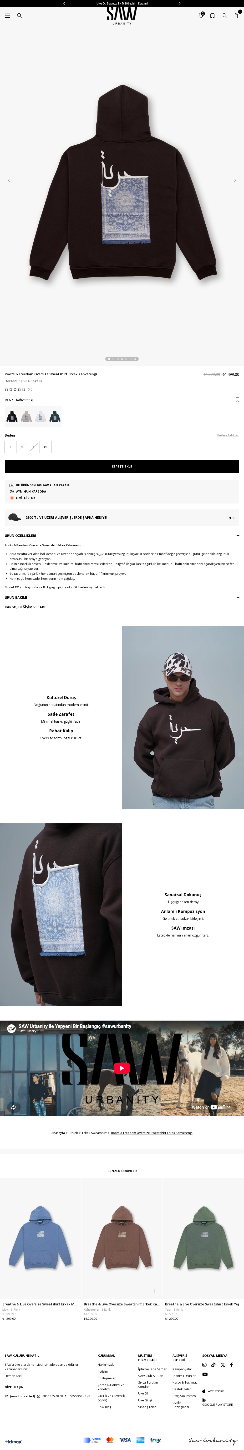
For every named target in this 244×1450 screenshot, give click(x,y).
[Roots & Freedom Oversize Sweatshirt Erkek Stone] (26, 416)
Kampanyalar (182, 1369)
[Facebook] (231, 1365)
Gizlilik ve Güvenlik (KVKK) (111, 1398)
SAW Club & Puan (150, 1376)
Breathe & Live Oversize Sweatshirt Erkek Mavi (40, 1304)
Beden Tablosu (228, 435)
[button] (109, 359)
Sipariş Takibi (147, 1407)
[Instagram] (204, 1365)
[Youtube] (205, 1374)
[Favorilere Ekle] (237, 400)
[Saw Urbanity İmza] (213, 1440)
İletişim (103, 1371)
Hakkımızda (106, 1364)
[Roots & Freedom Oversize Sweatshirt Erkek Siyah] (12, 416)
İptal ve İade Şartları (152, 1369)
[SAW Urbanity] (122, 16)
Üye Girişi (145, 1400)
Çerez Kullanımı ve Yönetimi (111, 1387)
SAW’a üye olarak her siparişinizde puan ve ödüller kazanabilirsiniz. (41, 1366)
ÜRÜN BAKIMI (16, 597)
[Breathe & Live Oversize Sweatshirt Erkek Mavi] (40, 1238)
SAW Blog (104, 1407)
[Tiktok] (213, 1365)
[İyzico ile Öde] (122, 1440)
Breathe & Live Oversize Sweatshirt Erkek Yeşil (203, 1304)
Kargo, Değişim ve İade (25, 607)
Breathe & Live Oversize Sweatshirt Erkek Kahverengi (122, 1304)
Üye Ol (143, 1393)
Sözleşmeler (107, 1378)
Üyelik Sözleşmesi (181, 1404)
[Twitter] (222, 1365)
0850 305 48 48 (52, 1396)
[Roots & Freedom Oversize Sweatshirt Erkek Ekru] (40, 416)
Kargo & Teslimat (185, 1382)
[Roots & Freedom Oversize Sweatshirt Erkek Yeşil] (55, 416)
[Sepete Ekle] (73, 1291)
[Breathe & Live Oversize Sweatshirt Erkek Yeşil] (203, 1238)
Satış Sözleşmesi (185, 1396)
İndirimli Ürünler (184, 1376)
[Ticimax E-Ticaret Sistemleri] (13, 1442)
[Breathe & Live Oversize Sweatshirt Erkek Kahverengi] (122, 1238)
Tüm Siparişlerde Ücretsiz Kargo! (122, 3)
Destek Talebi (182, 1389)
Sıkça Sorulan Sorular (148, 1384)
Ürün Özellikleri (20, 535)
